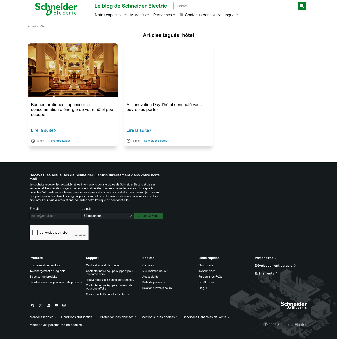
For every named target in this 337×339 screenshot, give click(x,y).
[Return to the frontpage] (56, 9)
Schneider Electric (155, 140)
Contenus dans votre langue (209, 14)
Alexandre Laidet (59, 140)
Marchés (138, 14)
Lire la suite (42, 130)
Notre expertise (108, 14)
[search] (302, 6)
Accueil (32, 26)
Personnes (162, 14)
